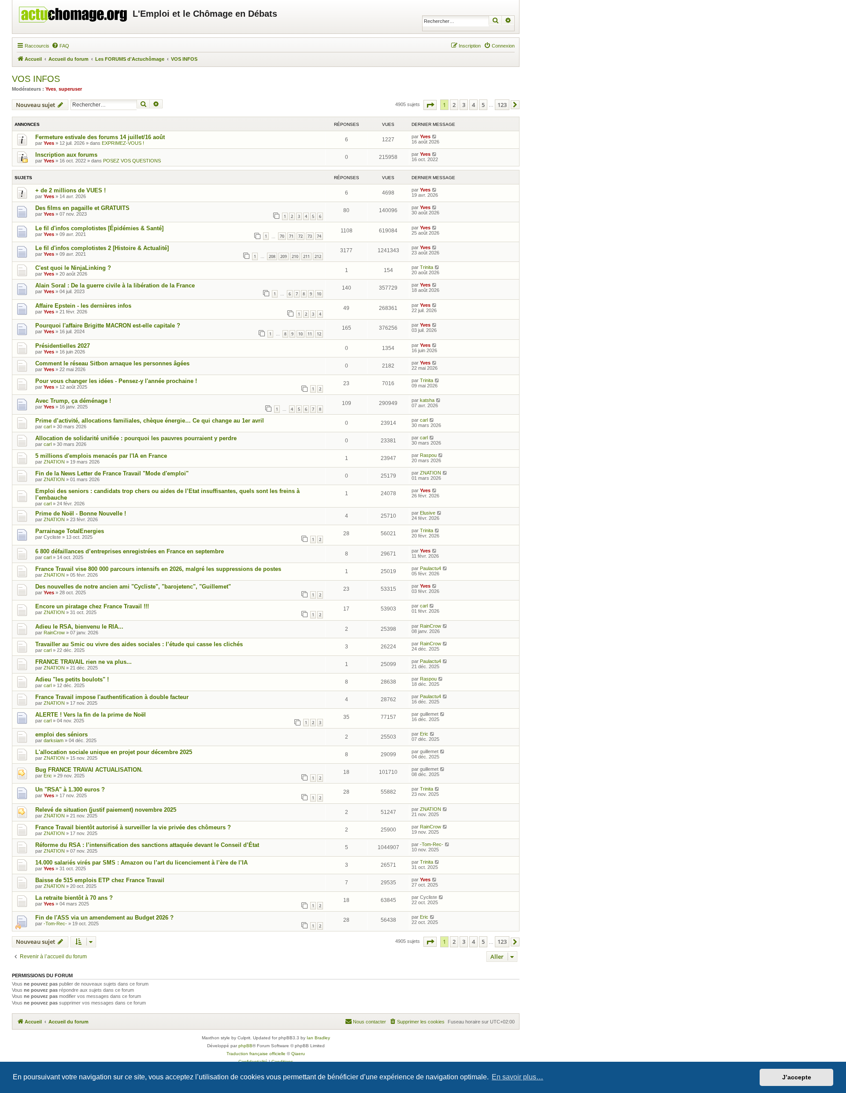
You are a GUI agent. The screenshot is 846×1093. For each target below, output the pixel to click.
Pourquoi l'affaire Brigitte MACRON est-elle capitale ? (107, 325)
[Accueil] (74, 12)
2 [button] (454, 105)
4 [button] (473, 105)
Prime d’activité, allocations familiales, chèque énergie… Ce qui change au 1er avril (149, 420)
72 (300, 236)
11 (310, 334)
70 (282, 236)
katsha (427, 400)
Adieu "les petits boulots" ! (72, 679)
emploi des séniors (61, 734)
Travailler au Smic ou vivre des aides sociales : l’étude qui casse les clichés (139, 644)
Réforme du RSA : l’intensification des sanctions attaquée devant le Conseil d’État (147, 845)
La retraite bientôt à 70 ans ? (74, 897)
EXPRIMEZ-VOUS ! (123, 143)
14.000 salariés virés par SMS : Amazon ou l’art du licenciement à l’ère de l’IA (141, 862)
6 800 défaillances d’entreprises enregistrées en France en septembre (129, 551)
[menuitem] (60, 45)
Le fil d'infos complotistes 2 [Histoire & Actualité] (102, 248)
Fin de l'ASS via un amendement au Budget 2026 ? (104, 917)
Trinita (426, 267)
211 (306, 256)
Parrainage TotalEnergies (69, 531)
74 (319, 236)
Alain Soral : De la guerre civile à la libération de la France (115, 285)
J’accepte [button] (796, 1077)
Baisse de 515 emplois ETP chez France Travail (99, 880)
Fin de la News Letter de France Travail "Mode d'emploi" (112, 473)
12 (319, 334)
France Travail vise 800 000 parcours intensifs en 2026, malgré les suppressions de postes (158, 569)
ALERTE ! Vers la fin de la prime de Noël (90, 714)
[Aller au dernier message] (435, 136)
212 (318, 256)
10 (319, 294)
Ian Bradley (318, 1037)
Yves (50, 89)
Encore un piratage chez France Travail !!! (92, 606)
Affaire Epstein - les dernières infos (83, 305)
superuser (70, 89)
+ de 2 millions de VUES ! (70, 190)
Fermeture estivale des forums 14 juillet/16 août (100, 137)
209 (283, 256)
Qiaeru (298, 1053)
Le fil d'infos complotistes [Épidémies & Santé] (99, 228)
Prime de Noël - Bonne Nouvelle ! (80, 513)
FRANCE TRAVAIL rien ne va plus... (83, 662)
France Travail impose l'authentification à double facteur (112, 697)
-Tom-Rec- (431, 844)
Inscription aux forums (66, 154)
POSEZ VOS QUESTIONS (132, 160)
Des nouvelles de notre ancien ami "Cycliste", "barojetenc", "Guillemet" (133, 586)
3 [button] (463, 105)
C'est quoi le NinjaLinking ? (73, 268)
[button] (430, 105)
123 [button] (502, 105)
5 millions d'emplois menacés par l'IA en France (101, 456)
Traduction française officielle (256, 1053)
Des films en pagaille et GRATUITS (82, 208)
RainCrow (54, 632)
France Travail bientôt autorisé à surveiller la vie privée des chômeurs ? (133, 827)
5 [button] (483, 105)
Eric (424, 733)
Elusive (427, 512)
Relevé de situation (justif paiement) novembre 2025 (105, 809)
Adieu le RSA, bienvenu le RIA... (79, 626)
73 (310, 236)
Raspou (428, 455)
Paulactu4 (430, 568)
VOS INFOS (36, 79)
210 (295, 256)
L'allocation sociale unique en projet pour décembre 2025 (113, 752)
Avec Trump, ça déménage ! (73, 400)
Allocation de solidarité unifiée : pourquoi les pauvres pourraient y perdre (136, 438)
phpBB (245, 1045)
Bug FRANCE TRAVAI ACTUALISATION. (89, 769)
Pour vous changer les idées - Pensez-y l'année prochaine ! (116, 381)
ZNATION (54, 461)
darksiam (53, 740)
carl (48, 426)
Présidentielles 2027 (62, 345)
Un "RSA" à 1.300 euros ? (70, 789)
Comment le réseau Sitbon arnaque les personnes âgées (112, 363)
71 (291, 236)
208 (272, 256)
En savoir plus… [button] (517, 1077)
